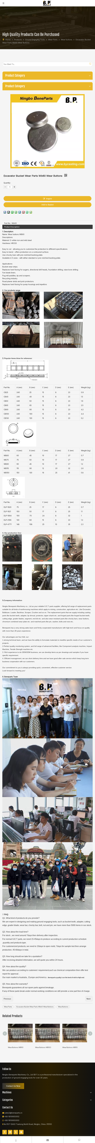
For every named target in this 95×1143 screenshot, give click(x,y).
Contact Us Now (13, 1086)
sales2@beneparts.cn (13, 1113)
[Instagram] (21, 1132)
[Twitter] (15, 1132)
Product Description (12, 227)
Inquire (49, 198)
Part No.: (7, 223)
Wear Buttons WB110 (15, 1047)
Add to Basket (47, 204)
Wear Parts (8, 1007)
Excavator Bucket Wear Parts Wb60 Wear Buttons (35, 1007)
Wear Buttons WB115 (70, 1047)
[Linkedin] (10, 1132)
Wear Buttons (63, 1007)
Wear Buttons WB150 (43, 1047)
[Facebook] (4, 1132)
